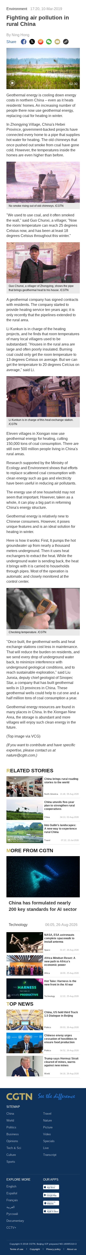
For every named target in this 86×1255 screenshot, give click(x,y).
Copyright (35, 1249)
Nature (47, 1120)
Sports (10, 1161)
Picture (48, 1127)
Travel (47, 1113)
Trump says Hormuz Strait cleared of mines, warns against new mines (61, 1062)
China (10, 1113)
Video (47, 1134)
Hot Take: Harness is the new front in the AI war (60, 983)
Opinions (12, 1141)
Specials (49, 1141)
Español (11, 1193)
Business (12, 1134)
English (11, 1186)
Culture (11, 1155)
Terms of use (17, 1249)
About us (72, 1249)
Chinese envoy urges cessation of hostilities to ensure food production (60, 1039)
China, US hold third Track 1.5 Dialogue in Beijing (61, 1014)
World (10, 1120)
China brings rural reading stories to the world (61, 780)
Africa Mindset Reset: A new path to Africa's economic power (59, 961)
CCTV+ (11, 1227)
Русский (12, 1214)
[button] (12, 83)
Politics (11, 1127)
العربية (10, 1207)
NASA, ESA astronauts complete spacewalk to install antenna (59, 938)
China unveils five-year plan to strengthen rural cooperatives (59, 805)
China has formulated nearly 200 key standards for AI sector (43, 906)
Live (46, 1148)
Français (12, 1200)
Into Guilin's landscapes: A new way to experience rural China (60, 829)
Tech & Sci (13, 1148)
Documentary (15, 1220)
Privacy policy (53, 1249)
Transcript (49, 1155)
